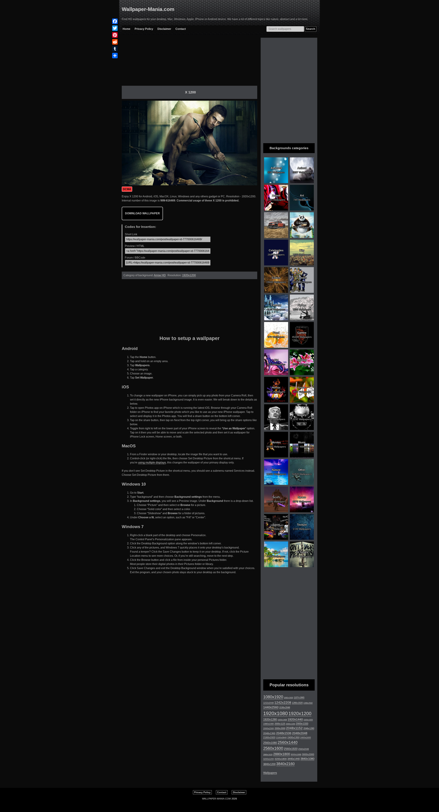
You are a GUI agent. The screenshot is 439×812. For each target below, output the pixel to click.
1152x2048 (268, 703)
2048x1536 (283, 733)
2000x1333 (302, 723)
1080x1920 (273, 697)
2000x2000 (280, 728)
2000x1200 (290, 724)
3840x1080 (307, 758)
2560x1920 (291, 748)
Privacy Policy (144, 28)
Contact (180, 28)
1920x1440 (295, 719)
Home (126, 28)
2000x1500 (268, 728)
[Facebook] (114, 21)
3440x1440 (293, 758)
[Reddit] (114, 41)
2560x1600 (273, 748)
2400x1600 (305, 737)
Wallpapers (270, 772)
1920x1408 (282, 720)
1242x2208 (282, 702)
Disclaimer (164, 28)
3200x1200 (268, 759)
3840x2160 (285, 764)
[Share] (114, 55)
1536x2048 (284, 707)
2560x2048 (303, 749)
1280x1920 (297, 703)
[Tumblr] (114, 48)
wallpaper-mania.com (216, 798)
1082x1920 (288, 698)
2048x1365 (269, 733)
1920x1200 (189, 275)
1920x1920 (308, 720)
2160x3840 (281, 737)
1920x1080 (275, 713)
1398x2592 (308, 703)
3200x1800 (281, 758)
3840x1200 (269, 764)
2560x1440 (288, 742)
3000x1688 (296, 754)
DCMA (127, 189)
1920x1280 (270, 719)
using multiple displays (152, 462)
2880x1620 (267, 755)
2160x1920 (269, 737)
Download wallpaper (142, 213)
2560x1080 (270, 742)
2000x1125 (280, 724)
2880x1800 (281, 754)
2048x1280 (308, 728)
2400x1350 (293, 737)
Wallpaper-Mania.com (148, 9)
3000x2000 (308, 754)
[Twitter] (114, 28)
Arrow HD (160, 275)
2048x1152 (294, 728)
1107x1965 (299, 697)
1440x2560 (270, 707)
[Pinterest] (114, 35)
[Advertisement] (189, 62)
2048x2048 (299, 733)
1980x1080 (268, 724)
